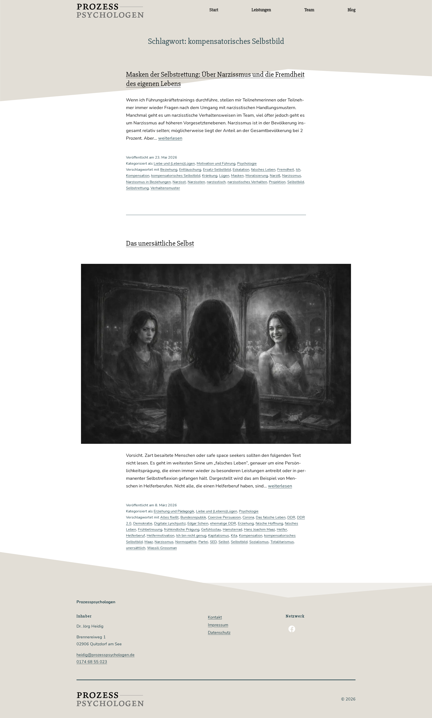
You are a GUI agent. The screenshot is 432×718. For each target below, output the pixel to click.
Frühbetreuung (150, 529)
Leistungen (261, 10)
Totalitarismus (282, 541)
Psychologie (247, 163)
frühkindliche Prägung (181, 529)
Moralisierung (256, 175)
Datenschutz (219, 632)
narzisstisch (216, 182)
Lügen (224, 175)
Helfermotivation (160, 535)
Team (309, 10)
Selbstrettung (137, 188)
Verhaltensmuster (165, 188)
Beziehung (168, 169)
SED (213, 541)
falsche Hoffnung (269, 523)
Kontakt (215, 617)
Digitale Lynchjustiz (170, 523)
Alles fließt (169, 517)
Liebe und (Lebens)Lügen (174, 163)
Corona (248, 517)
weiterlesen (170, 138)
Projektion (277, 182)
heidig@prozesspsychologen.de (105, 654)
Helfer (282, 529)
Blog (352, 10)
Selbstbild (295, 182)
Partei (203, 541)
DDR (291, 517)
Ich (298, 169)
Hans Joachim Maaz (259, 529)
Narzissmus (291, 175)
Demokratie (142, 523)
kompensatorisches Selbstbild (175, 175)
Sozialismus (259, 541)
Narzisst (179, 182)
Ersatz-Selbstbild (217, 169)
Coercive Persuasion (224, 517)
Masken (237, 175)
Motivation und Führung (216, 163)
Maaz (148, 541)
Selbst (223, 541)
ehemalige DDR (223, 523)
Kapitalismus (218, 535)
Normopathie (186, 541)
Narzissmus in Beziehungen (148, 182)
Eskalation (241, 169)
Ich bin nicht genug (191, 535)
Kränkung (209, 175)
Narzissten (196, 182)
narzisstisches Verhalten (247, 182)
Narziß (275, 175)
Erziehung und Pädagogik (174, 511)
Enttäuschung (190, 169)
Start (213, 10)
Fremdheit (285, 169)
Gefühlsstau (211, 529)
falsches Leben (263, 169)
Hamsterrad (232, 529)
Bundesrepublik (193, 517)
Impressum (218, 625)
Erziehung (246, 523)
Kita (234, 535)
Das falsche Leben (271, 517)
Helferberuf (135, 535)
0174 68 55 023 (91, 661)
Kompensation (137, 175)
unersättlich (135, 547)
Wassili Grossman (162, 547)
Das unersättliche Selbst (160, 243)
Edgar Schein (197, 523)
